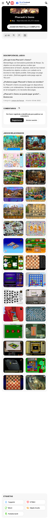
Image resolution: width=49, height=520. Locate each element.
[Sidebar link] (3, 3)
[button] (8, 97)
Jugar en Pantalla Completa (24, 27)
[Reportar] (19, 35)
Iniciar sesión (31, 120)
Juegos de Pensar (17, 100)
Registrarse (17, 120)
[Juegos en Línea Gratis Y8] (10, 3)
